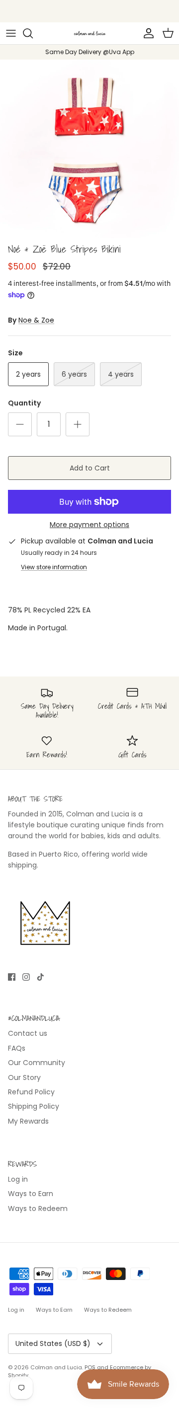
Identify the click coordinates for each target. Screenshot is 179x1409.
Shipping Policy (33, 1106)
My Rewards (28, 1121)
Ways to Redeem (38, 1208)
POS (90, 1367)
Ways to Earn (30, 1194)
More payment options (89, 525)
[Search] (33, 33)
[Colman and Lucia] (90, 33)
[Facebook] (11, 977)
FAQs (16, 1048)
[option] (89, 149)
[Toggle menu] (11, 33)
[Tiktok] (40, 977)
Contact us (27, 1033)
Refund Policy (31, 1092)
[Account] (146, 33)
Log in (18, 1179)
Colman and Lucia (56, 1367)
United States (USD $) (52, 1343)
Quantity (24, 403)
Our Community (36, 1063)
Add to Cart (90, 468)
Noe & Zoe (36, 320)
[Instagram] (26, 977)
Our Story (24, 1077)
